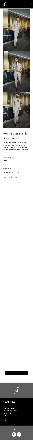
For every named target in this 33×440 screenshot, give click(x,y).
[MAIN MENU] (31, 4)
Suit (10, 157)
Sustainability (7, 168)
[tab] (16, 161)
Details (5, 161)
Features (5, 164)
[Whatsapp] (19, 434)
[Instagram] (14, 434)
